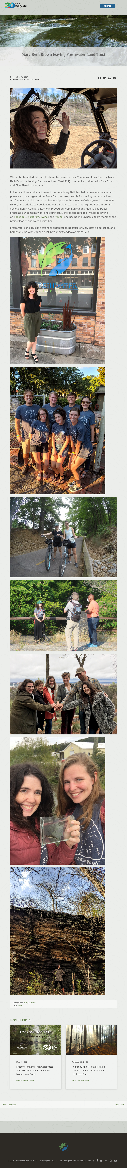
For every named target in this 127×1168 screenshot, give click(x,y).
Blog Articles (30, 1003)
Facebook (20, 217)
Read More (22, 1080)
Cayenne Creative (83, 1161)
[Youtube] (115, 1161)
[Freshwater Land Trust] (16, 6)
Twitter (44, 217)
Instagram (33, 217)
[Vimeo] (106, 1161)
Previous (12, 1104)
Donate (107, 6)
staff (20, 1005)
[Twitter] (101, 1161)
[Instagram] (111, 1161)
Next (117, 1104)
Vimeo (59, 217)
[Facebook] (97, 1161)
